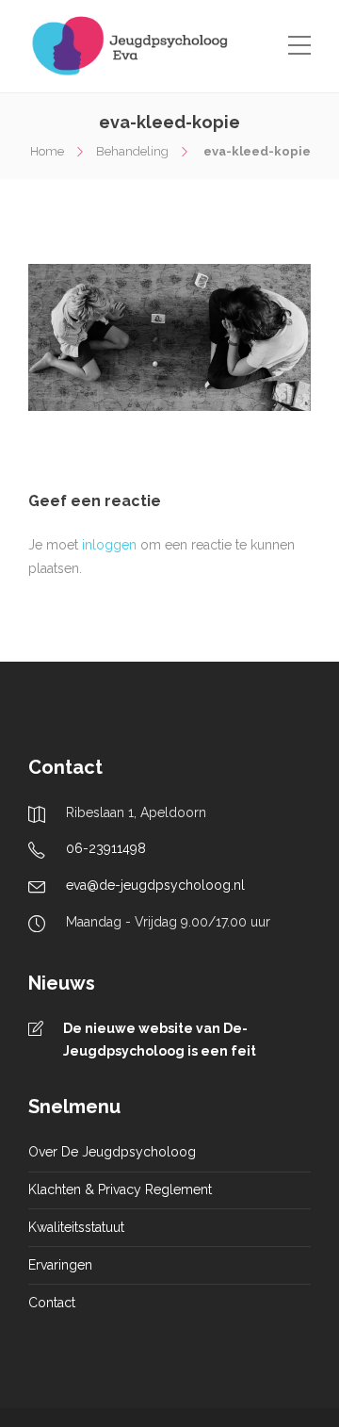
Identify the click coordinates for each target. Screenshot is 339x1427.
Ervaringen (60, 1264)
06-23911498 (106, 848)
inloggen (109, 544)
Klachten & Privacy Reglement (120, 1189)
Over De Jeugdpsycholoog (112, 1151)
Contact (51, 1302)
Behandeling (132, 151)
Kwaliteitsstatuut (76, 1227)
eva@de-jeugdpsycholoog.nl (155, 885)
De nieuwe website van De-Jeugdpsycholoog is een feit (159, 1039)
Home (47, 151)
